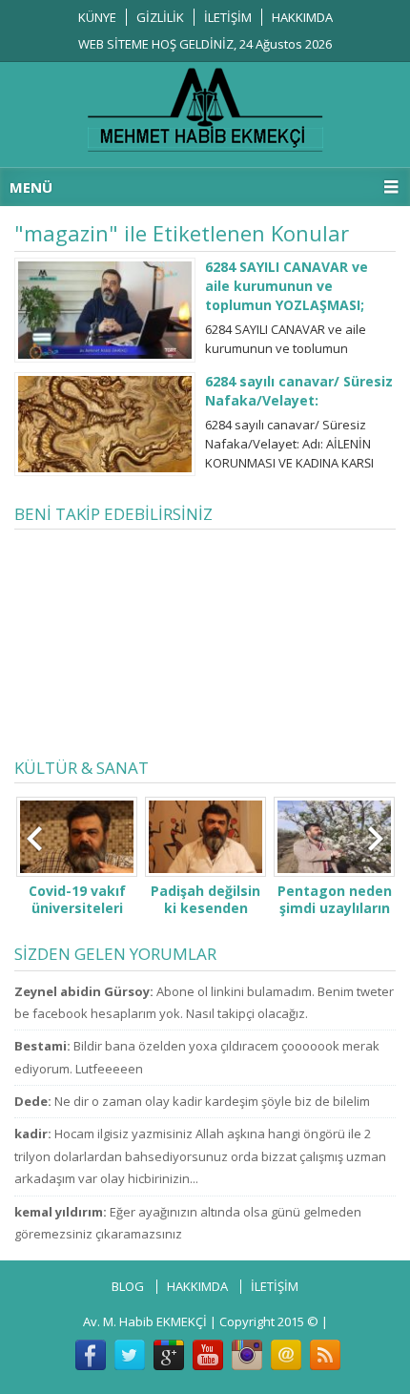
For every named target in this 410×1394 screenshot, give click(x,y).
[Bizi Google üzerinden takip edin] (169, 1355)
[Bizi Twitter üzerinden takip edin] (129, 1355)
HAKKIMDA (302, 17)
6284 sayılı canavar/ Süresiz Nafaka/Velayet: (299, 390)
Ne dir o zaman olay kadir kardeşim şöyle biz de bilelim (212, 1101)
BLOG (128, 1286)
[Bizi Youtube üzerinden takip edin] (208, 1355)
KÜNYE (97, 17)
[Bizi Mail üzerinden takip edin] (286, 1355)
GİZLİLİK (160, 17)
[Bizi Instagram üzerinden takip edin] (247, 1355)
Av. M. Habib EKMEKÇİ (145, 1321)
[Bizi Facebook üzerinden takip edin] (90, 1355)
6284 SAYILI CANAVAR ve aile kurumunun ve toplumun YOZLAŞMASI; (286, 286)
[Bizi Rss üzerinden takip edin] (325, 1355)
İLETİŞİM (228, 17)
